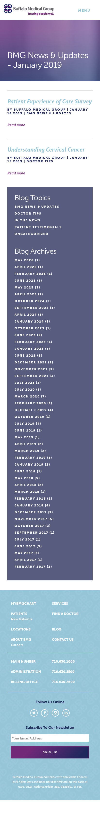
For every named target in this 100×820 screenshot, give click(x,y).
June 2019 (25, 430)
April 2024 (26, 314)
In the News (28, 220)
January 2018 (29, 505)
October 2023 (30, 328)
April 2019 (26, 444)
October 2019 (29, 417)
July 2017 (24, 539)
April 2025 (26, 294)
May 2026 (24, 260)
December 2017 (31, 512)
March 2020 (27, 396)
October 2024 (30, 301)
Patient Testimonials (38, 227)
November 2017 (31, 519)
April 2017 (25, 560)
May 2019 (24, 437)
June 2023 (25, 335)
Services (60, 604)
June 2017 (25, 546)
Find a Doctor (65, 614)
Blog (56, 629)
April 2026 (26, 267)
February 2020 (30, 403)
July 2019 (25, 423)
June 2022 (25, 355)
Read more (16, 124)
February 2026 (30, 274)
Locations (21, 629)
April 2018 (26, 485)
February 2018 (30, 498)
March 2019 (27, 451)
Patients (19, 614)
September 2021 (32, 376)
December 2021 (31, 362)
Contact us (63, 640)
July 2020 (25, 389)
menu (85, 11)
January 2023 (29, 349)
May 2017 (24, 553)
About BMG (21, 640)
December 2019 (31, 410)
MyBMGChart (23, 604)
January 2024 (29, 321)
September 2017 (31, 532)
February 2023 (30, 342)
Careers (17, 645)
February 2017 (30, 566)
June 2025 (25, 280)
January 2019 (29, 464)
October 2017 (29, 526)
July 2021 (25, 383)
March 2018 (27, 492)
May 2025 (24, 287)
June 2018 (25, 471)
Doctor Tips (39, 161)
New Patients (21, 619)
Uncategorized (32, 234)
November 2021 (31, 369)
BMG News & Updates (48, 113)
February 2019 (30, 458)
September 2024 (32, 308)
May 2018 (24, 478)
